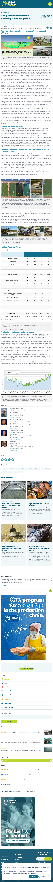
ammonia (4, 469)
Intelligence (3, 732)
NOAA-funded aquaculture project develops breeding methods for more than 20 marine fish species (21, 787)
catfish (11, 469)
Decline (44, 876)
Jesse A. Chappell (46, 469)
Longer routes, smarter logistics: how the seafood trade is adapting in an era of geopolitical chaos (21, 750)
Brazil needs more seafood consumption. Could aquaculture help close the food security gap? (26, 779)
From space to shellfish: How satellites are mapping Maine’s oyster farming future (23, 732)
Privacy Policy (21, 869)
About (3, 853)
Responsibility (4, 774)
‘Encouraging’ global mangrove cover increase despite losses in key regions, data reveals (26, 774)
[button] (47, 27)
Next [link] (51, 319)
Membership (5, 856)
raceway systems (6, 472)
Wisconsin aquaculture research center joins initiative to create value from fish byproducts (25, 769)
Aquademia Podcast (18, 858)
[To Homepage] (9, 4)
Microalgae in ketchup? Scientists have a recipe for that (24, 791)
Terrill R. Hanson (17, 472)
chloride (18, 469)
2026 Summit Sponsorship (26, 668)
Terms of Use (26, 880)
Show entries (6, 250)
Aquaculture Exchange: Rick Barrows (39, 504)
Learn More (4, 585)
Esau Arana (25, 469)
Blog (16, 862)
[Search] (50, 591)
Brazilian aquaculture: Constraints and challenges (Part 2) (39, 548)
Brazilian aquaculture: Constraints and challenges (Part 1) (12, 548)
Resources (4, 859)
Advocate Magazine (18, 854)
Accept (33, 876)
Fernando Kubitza (34, 469)
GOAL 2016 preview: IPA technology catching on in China (11, 505)
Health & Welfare (5, 740)
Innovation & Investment (6, 784)
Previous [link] (44, 319)
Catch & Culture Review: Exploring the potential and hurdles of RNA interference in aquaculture (20, 742)
